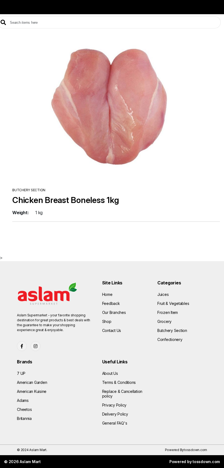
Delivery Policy (115, 414)
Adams (23, 400)
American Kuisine (31, 391)
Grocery (164, 321)
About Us (110, 373)
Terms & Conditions (119, 382)
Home (107, 294)
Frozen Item (167, 312)
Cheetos (24, 409)
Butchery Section (172, 330)
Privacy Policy (114, 405)
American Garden (32, 382)
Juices (163, 294)
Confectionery (169, 339)
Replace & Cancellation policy (122, 393)
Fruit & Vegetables (173, 303)
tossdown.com (195, 450)
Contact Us (111, 330)
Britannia (24, 418)
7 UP (21, 373)
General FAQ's (114, 423)
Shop (106, 321)
